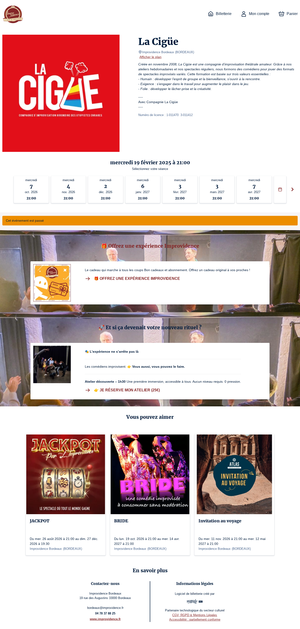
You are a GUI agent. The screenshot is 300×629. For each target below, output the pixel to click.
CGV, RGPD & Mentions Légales (194, 615)
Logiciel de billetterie (188, 593)
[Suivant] (292, 189)
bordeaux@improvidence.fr (105, 608)
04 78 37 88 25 (105, 613)
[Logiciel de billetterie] (194, 602)
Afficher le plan (150, 57)
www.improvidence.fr (105, 619)
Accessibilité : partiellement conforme (194, 619)
